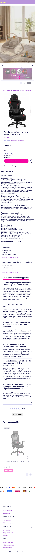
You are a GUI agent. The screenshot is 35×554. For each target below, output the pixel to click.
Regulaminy (6, 535)
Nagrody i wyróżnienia (8, 545)
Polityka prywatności (8, 532)
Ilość (5, 150)
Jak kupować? (6, 530)
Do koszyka (8, 470)
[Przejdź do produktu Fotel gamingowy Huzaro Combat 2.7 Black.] (17, 443)
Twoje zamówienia (7, 510)
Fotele (22, 90)
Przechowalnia (6, 513)
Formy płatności (7, 520)
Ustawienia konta (7, 512)
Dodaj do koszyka (16, 161)
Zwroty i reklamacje (8, 534)
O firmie (4, 544)
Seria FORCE (29, 90)
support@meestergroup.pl (10, 257)
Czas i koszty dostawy (9, 523)
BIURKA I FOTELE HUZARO (13, 90)
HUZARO (6, 138)
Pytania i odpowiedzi (8, 547)
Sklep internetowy (15, 551)
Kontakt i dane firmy (8, 542)
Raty (4, 522)
